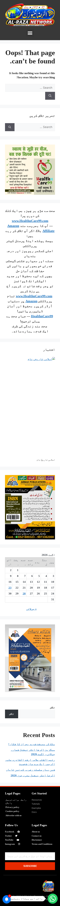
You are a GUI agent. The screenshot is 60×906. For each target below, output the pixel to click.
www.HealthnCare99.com (30, 221)
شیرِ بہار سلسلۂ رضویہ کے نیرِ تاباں (30, 769)
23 (10, 587)
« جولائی (31, 609)
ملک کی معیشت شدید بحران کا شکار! (31, 744)
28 (24, 593)
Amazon (31, 301)
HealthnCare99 (42, 316)
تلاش (52, 707)
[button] (30, 33)
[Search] (50, 96)
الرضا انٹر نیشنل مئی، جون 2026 (33, 775)
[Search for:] (30, 87)
